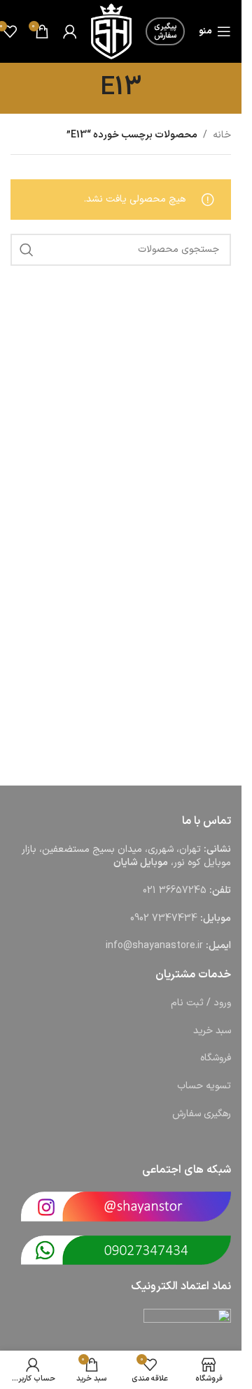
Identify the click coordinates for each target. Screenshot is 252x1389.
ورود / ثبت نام (201, 1003)
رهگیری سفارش (201, 1113)
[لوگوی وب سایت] (111, 31)
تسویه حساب (204, 1086)
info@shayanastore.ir (154, 945)
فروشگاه (215, 1058)
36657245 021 (174, 890)
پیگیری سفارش (165, 31)
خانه (222, 135)
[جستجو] (26, 250)
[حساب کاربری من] (70, 31)
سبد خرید (212, 1030)
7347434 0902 (163, 918)
